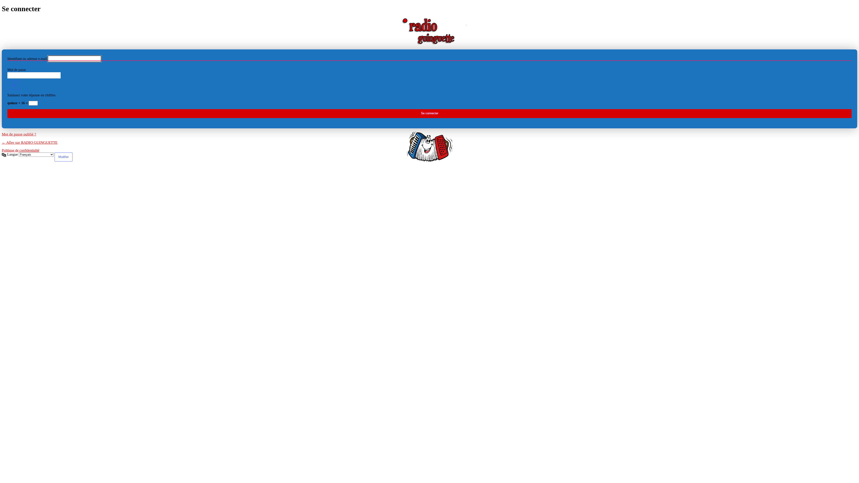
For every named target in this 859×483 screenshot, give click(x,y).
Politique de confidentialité (20, 150)
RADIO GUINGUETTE (429, 31)
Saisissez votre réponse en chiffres (31, 95)
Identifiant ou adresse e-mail (27, 59)
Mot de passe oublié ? (19, 134)
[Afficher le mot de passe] (13, 85)
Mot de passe (16, 70)
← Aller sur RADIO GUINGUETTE (29, 142)
